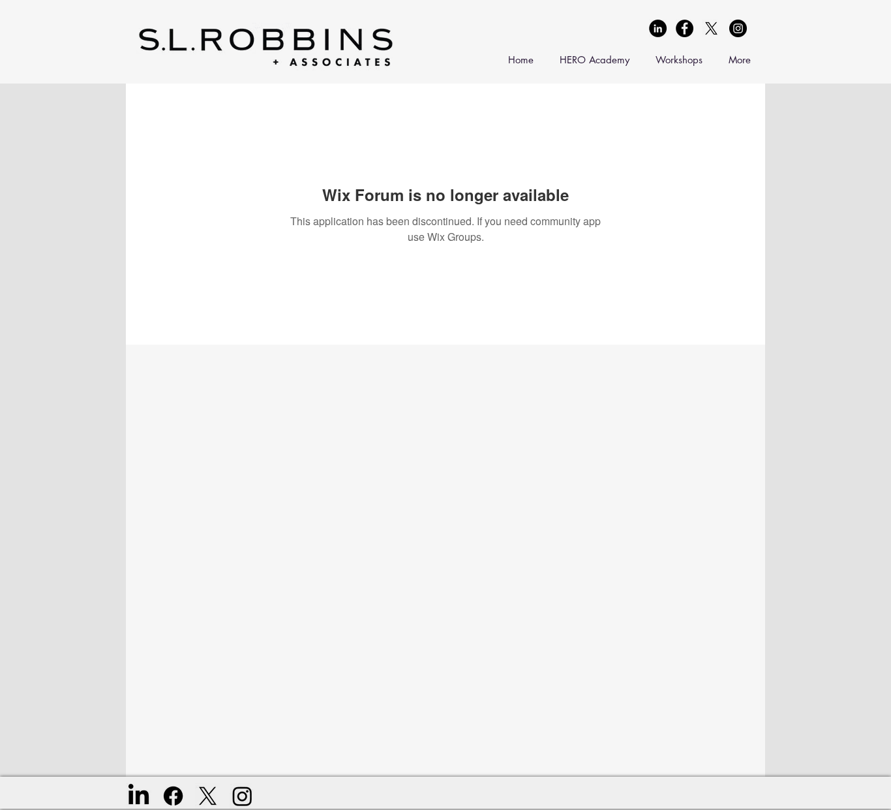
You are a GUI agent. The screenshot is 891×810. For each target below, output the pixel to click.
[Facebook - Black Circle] (684, 28)
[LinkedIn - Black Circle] (658, 28)
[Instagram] (242, 796)
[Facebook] (173, 796)
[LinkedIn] (138, 796)
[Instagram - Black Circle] (738, 28)
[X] (711, 28)
